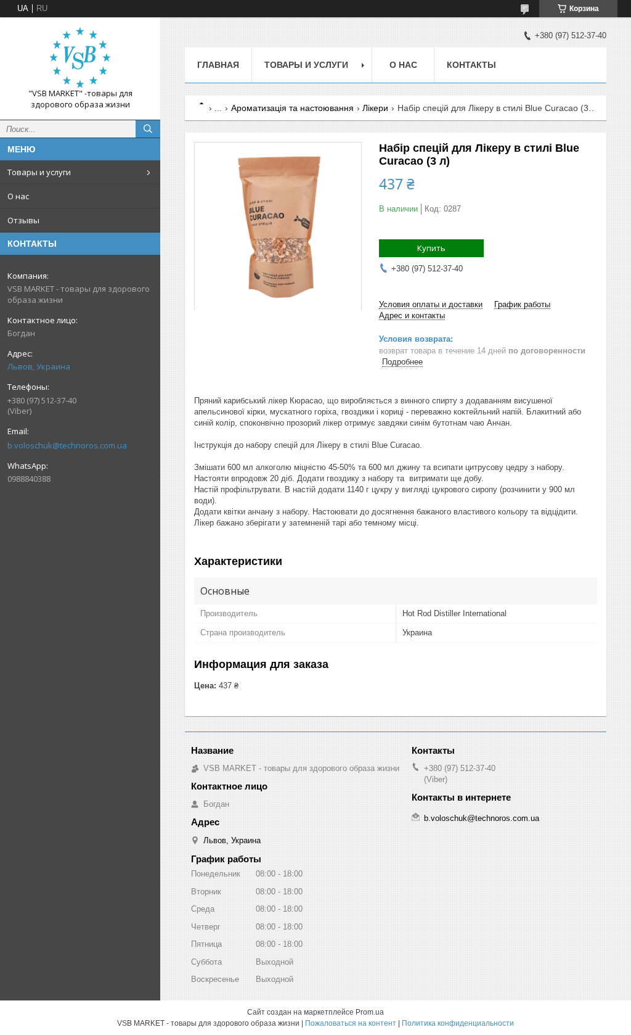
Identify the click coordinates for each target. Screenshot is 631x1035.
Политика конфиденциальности (458, 1023)
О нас (18, 196)
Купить (431, 248)
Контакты (471, 65)
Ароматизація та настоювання (292, 108)
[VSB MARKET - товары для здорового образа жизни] (80, 57)
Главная (218, 65)
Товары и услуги (39, 172)
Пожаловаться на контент (350, 1023)
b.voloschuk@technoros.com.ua (67, 445)
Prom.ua (370, 1012)
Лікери (375, 108)
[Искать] (148, 129)
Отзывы (23, 220)
